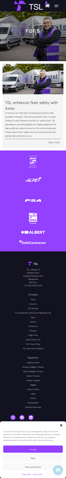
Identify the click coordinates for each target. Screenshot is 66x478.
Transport (33, 330)
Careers (33, 321)
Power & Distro (33, 389)
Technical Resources (33, 406)
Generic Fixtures (33, 375)
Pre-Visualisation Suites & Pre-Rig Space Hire (33, 312)
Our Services (33, 308)
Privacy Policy (37, 474)
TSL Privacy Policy (33, 343)
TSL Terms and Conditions (33, 348)
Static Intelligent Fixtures (33, 371)
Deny (33, 458)
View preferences (33, 466)
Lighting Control (33, 362)
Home (33, 299)
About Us (33, 303)
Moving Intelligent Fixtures (33, 366)
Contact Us (33, 326)
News (33, 317)
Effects (33, 398)
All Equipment (33, 402)
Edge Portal (33, 334)
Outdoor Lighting (33, 380)
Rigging (33, 384)
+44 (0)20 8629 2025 (33, 285)
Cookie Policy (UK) (33, 339)
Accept (33, 449)
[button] (61, 425)
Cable (33, 393)
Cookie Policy (26, 474)
